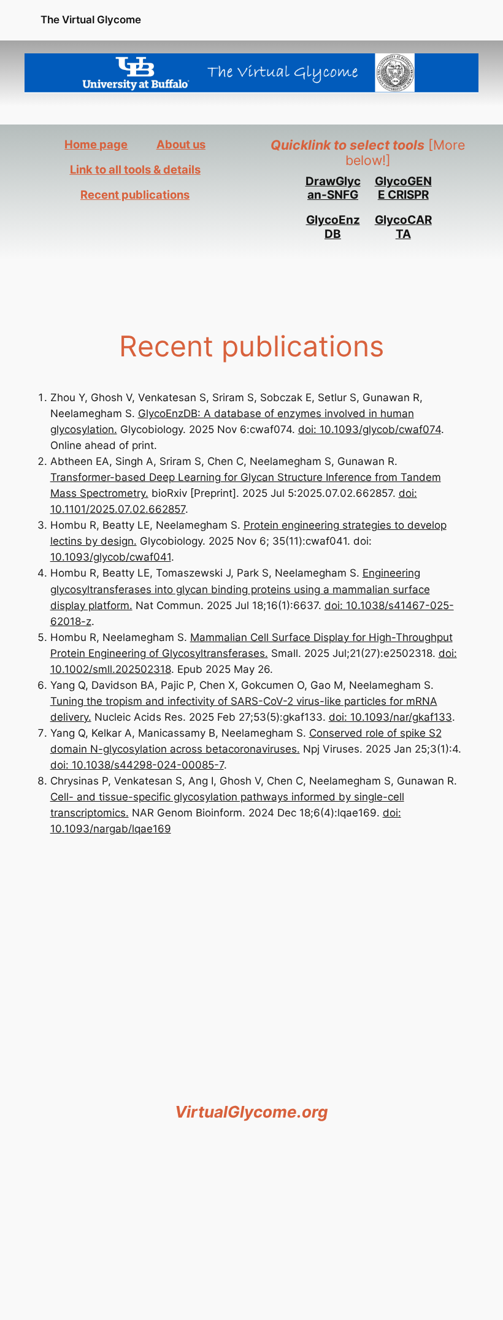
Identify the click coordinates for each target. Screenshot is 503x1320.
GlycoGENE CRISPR (403, 188)
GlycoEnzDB (333, 227)
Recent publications (135, 194)
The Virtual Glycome (90, 19)
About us (180, 144)
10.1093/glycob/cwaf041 (110, 557)
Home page (96, 144)
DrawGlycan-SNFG (333, 188)
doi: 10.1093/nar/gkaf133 (390, 717)
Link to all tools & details (135, 169)
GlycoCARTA (403, 227)
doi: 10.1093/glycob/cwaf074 (369, 429)
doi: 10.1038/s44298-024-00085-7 (137, 765)
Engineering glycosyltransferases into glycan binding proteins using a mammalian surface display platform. (240, 589)
